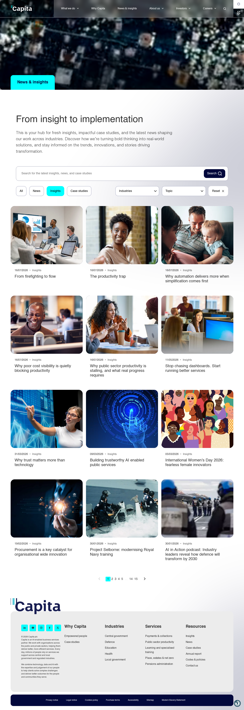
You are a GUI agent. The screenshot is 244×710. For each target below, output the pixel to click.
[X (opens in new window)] (57, 628)
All (21, 191)
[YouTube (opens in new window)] (33, 628)
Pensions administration (159, 664)
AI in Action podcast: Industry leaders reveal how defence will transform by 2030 (192, 554)
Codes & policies (195, 659)
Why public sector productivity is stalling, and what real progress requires (118, 370)
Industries (125, 191)
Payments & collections (158, 636)
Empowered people (75, 636)
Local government (115, 659)
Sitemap (150, 700)
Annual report (193, 654)
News (36, 191)
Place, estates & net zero (159, 658)
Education (111, 648)
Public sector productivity (159, 642)
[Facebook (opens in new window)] (49, 628)
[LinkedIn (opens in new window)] (24, 628)
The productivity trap (108, 277)
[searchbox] (110, 173)
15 (136, 579)
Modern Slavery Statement (173, 700)
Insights (55, 191)
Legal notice (71, 700)
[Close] (224, 8)
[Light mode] (238, 4)
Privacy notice (52, 700)
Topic (168, 191)
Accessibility (133, 700)
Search (212, 173)
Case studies (79, 191)
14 (131, 579)
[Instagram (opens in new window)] (41, 628)
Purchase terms (113, 700)
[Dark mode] (238, 13)
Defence (110, 642)
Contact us (192, 665)
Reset (216, 191)
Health (109, 654)
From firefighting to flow (35, 277)
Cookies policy (91, 700)
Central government (116, 636)
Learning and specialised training (159, 650)
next (145, 579)
